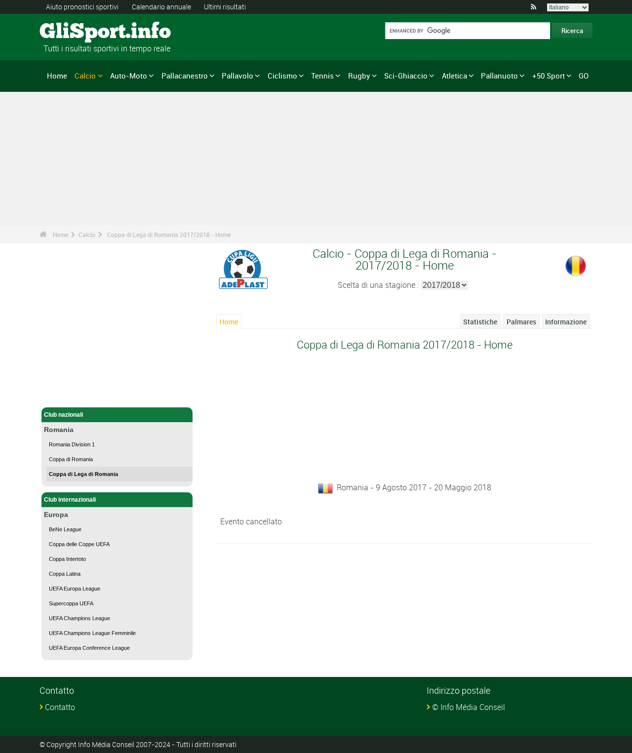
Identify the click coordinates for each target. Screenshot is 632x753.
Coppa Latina (64, 574)
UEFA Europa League (74, 589)
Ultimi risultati (225, 6)
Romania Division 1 (72, 444)
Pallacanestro (184, 75)
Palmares (521, 321)
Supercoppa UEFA (71, 603)
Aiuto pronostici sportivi (82, 6)
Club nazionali (63, 414)
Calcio (85, 75)
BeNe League (65, 529)
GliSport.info (77, 32)
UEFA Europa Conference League (89, 648)
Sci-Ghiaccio (406, 75)
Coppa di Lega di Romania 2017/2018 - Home (169, 234)
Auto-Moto (128, 75)
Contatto (60, 707)
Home (57, 75)
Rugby (359, 75)
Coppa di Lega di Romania (83, 474)
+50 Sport (548, 75)
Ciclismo (282, 75)
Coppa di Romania (71, 459)
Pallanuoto (499, 75)
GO (584, 75)
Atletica (454, 75)
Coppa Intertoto (67, 559)
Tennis (322, 75)
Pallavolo (237, 75)
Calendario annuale (161, 6)
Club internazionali (70, 499)
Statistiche (480, 321)
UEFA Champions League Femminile (92, 633)
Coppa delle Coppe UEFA (79, 544)
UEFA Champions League (79, 618)
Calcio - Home (63, 394)
